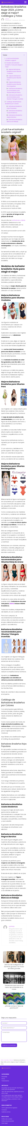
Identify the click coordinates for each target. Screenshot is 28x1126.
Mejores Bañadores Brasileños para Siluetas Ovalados (14, 71)
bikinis (12, 603)
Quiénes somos (6, 1112)
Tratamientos (5, 1081)
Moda (3, 1079)
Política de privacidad (8, 1121)
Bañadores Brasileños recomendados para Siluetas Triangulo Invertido (15, 97)
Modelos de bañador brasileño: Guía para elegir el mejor (13, 65)
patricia (7, 19)
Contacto (4, 1110)
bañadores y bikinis (18, 220)
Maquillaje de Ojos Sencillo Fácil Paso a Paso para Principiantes (12, 1088)
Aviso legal (5, 1123)
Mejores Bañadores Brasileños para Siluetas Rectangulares (14, 84)
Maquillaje (4, 1076)
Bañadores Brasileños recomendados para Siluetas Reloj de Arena (14, 90)
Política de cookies (7, 1119)
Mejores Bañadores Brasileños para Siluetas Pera (14, 78)
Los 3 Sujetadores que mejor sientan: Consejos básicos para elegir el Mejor (12, 1096)
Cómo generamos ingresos (9, 1108)
